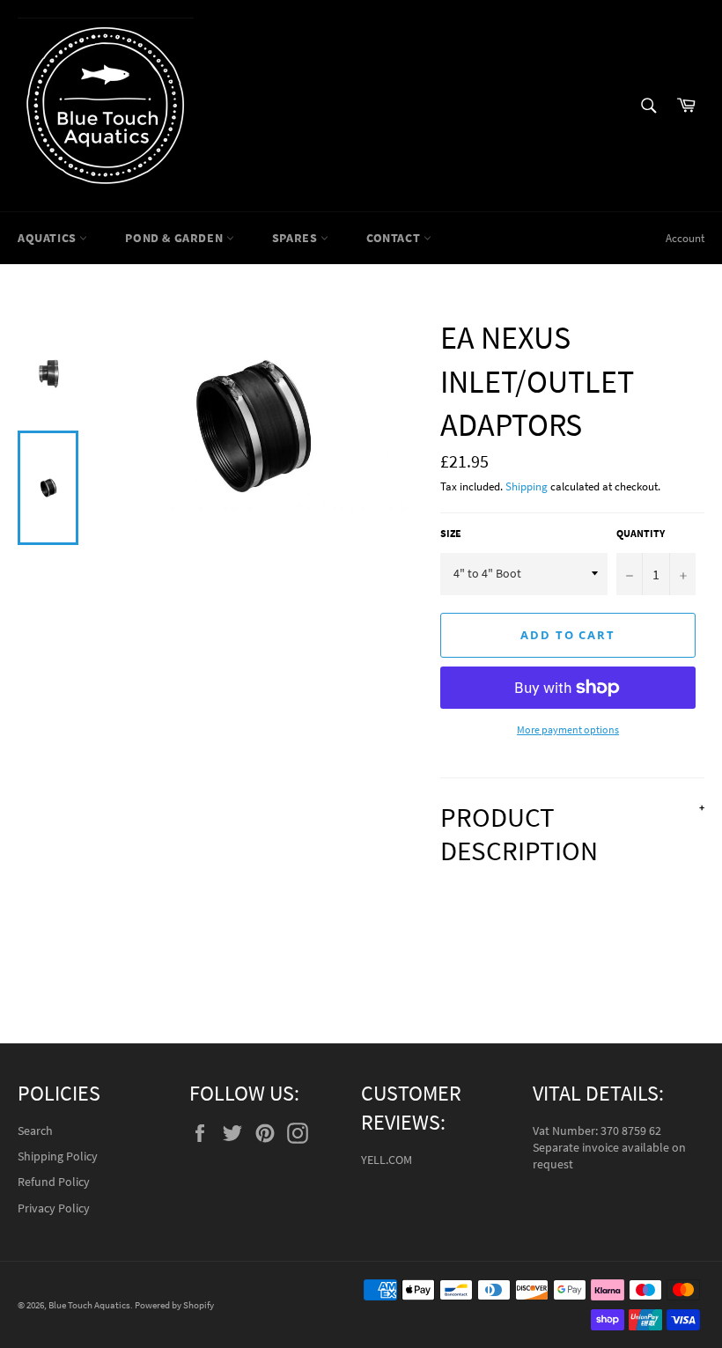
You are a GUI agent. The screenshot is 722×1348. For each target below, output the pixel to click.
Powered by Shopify (174, 1305)
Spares (296, 238)
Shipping (526, 486)
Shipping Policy (58, 1156)
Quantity (640, 533)
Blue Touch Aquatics (89, 1305)
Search (35, 1130)
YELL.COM (386, 1160)
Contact (395, 238)
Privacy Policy (54, 1208)
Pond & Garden (175, 238)
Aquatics (48, 238)
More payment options (568, 729)
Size (450, 533)
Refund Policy (54, 1182)
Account (685, 238)
